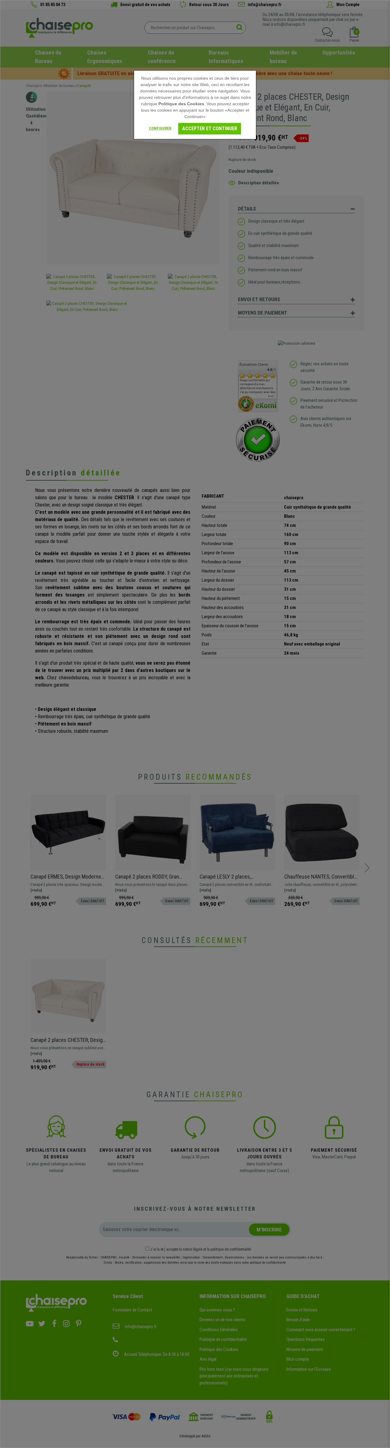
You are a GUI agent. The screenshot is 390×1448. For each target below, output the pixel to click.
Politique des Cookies (181, 103)
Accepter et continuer (209, 128)
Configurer (160, 128)
